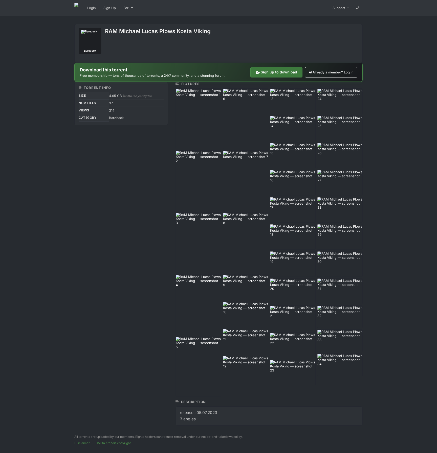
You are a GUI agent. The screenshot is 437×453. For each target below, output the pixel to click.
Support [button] (339, 8)
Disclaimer (82, 443)
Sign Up (109, 8)
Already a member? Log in (333, 72)
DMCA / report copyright (113, 443)
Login (91, 8)
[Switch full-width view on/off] (358, 8)
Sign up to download (279, 72)
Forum (128, 8)
